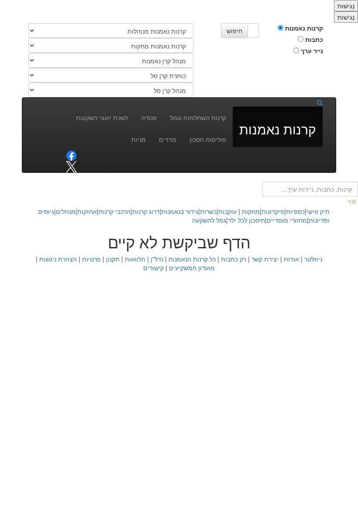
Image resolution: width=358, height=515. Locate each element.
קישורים (153, 267)
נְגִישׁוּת (346, 5)
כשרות (208, 211)
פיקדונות (273, 211)
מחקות (251, 211)
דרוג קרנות (146, 211)
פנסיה (149, 117)
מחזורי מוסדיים (287, 220)
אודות (291, 258)
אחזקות (87, 211)
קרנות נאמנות (303, 28)
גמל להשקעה (209, 220)
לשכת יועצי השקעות (102, 117)
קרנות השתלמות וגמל (198, 117)
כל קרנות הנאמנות (192, 258)
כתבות (313, 39)
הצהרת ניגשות (58, 258)
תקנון (113, 258)
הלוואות (135, 258)
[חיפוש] (316, 102)
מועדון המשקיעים (192, 267)
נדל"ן (157, 258)
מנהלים (66, 211)
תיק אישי (318, 211)
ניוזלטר (313, 258)
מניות (138, 139)
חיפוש (234, 30)
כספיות (295, 211)
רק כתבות (233, 258)
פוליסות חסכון (207, 139)
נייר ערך (311, 50)
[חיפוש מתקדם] (353, 200)
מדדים (167, 139)
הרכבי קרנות (115, 211)
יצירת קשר (265, 258)
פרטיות (91, 258)
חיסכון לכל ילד (246, 220)
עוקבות (227, 211)
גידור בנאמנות (180, 211)
